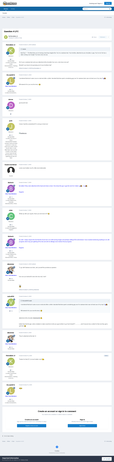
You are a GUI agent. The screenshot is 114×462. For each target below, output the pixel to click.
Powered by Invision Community (57, 453)
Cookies (57, 451)
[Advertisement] (57, 24)
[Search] (110, 8)
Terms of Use (24, 460)
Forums (5, 13)
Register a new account (32, 425)
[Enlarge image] (104, 78)
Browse (6, 8)
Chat (20, 38)
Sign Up (108, 3)
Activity (13, 8)
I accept (107, 459)
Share (95, 37)
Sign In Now (82, 425)
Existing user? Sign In (95, 3)
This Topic (103, 8)
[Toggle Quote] (21, 49)
